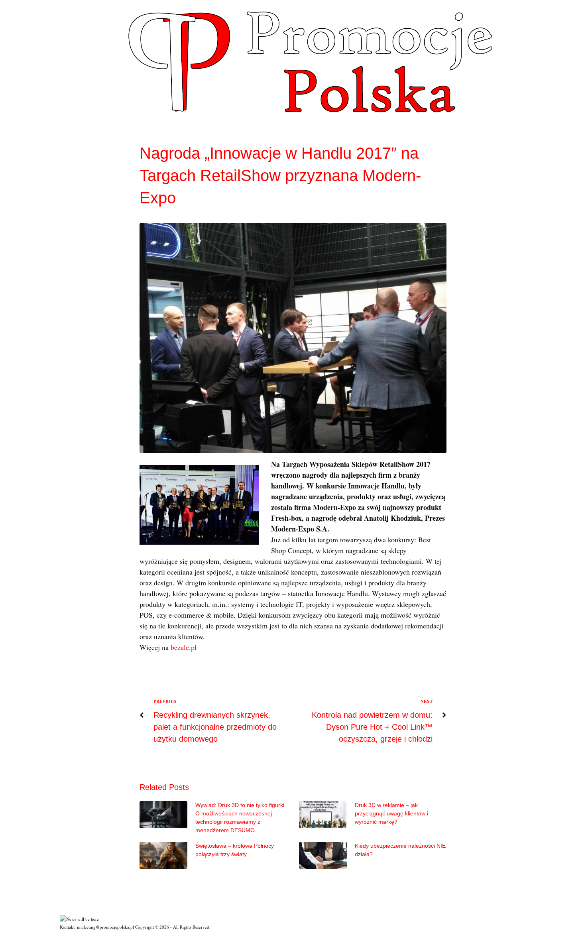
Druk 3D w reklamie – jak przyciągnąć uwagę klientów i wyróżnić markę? (391, 813)
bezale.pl (183, 647)
